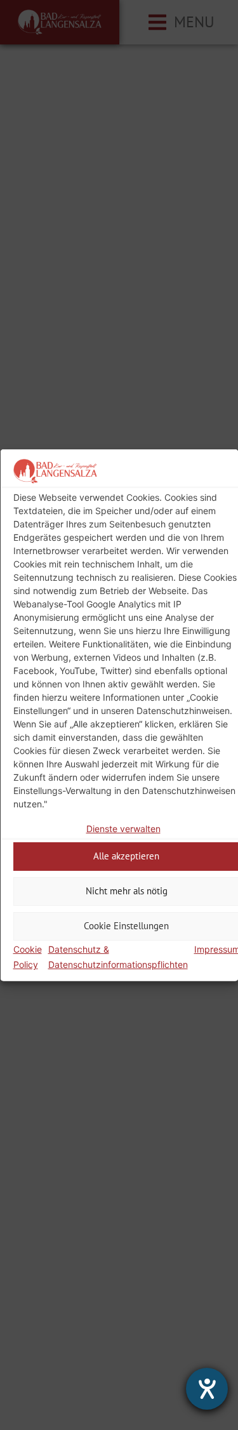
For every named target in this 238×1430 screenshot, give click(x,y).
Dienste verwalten (123, 828)
